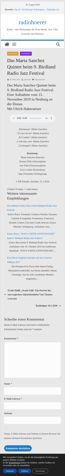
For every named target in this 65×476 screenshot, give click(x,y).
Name (8, 383)
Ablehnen (24, 471)
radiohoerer (32, 22)
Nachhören (26, 53)
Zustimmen (10, 471)
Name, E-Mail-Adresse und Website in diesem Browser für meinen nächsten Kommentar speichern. (32, 435)
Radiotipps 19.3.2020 (46, 305)
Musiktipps (12, 53)
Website (8, 413)
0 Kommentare (39, 80)
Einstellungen (15, 463)
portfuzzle (27, 80)
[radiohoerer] (7, 44)
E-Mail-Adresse (13, 398)
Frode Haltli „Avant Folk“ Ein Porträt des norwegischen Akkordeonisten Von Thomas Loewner (30, 294)
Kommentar (11, 338)
